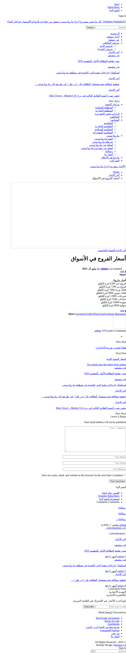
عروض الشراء (105, 49)
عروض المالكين (110, 42)
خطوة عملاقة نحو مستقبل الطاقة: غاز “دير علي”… (98, 580)
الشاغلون (114, 116)
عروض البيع (106, 46)
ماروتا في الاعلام (110, 157)
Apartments (113, 624)
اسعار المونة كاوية (116, 359)
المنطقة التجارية (104, 110)
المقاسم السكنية (104, 129)
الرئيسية (114, 33)
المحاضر (114, 120)
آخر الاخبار (113, 78)
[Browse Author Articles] (119, 327)
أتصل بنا (108, 154)
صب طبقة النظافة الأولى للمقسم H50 (98, 61)
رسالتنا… (121, 519)
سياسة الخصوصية (109, 630)
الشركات (114, 160)
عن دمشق (113, 39)
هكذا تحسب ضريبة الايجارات (111, 347)
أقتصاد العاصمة (106, 250)
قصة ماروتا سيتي (103, 138)
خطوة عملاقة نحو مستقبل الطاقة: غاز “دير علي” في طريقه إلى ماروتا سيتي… (77, 84)
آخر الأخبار (113, 52)
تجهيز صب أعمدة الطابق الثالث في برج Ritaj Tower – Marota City (84, 95)
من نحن (115, 633)
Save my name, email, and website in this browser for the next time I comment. (82, 475)
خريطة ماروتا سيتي (102, 141)
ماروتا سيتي (112, 135)
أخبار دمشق (112, 36)
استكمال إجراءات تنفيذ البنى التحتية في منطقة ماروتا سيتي (87, 72)
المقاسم (108, 123)
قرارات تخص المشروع (107, 113)
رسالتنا (109, 151)
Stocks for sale (111, 621)
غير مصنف (113, 55)
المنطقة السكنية (104, 107)
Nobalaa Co (120, 645)
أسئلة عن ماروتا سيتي (101, 145)
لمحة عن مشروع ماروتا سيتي (97, 148)
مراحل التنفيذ (112, 104)
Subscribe (89, 606)
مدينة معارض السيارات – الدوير (102, 627)
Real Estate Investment (107, 618)
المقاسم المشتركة (103, 132)
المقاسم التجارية (104, 126)
